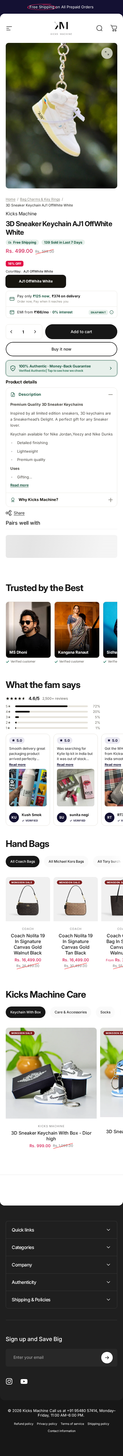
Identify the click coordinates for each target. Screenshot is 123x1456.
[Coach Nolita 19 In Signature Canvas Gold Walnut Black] (28, 899)
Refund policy (23, 1424)
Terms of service (72, 1424)
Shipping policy (98, 1424)
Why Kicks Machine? (38, 499)
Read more (17, 765)
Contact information (62, 1431)
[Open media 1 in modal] (107, 53)
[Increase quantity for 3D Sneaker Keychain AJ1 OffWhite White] (34, 331)
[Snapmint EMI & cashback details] (111, 312)
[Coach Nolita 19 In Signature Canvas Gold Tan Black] (75, 899)
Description (30, 394)
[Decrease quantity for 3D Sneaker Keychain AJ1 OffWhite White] (11, 331)
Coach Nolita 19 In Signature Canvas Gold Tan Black (76, 944)
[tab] (22, 861)
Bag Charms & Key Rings (40, 199)
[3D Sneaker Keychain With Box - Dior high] (51, 1073)
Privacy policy (47, 1424)
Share (19, 512)
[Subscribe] (107, 1357)
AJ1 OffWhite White (36, 281)
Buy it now (61, 349)
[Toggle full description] (19, 485)
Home (10, 199)
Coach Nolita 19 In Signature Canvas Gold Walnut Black (28, 944)
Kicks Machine (21, 213)
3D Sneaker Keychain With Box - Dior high (51, 1135)
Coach (28, 928)
